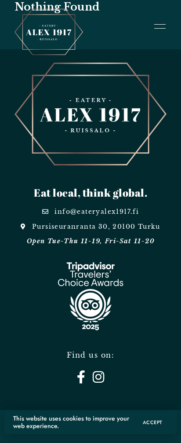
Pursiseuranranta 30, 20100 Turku (95, 227)
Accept (153, 422)
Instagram (98, 377)
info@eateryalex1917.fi (95, 212)
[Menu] (158, 26)
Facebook (81, 377)
